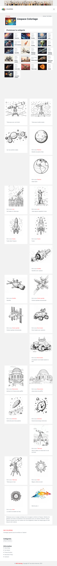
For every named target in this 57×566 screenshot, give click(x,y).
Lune (49, 38)
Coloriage (8, 16)
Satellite (17, 53)
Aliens (49, 45)
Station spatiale (50, 53)
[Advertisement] (28, 89)
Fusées (33, 45)
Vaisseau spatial (50, 61)
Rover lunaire (16, 61)
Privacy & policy (8, 552)
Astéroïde (17, 69)
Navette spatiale (33, 53)
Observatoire (34, 60)
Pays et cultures (7, 540)
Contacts (6, 556)
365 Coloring (19, 563)
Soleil (49, 69)
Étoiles (33, 38)
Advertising (7, 548)
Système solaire (17, 76)
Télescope (34, 69)
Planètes (17, 38)
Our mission (7, 550)
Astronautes (18, 44)
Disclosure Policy (8, 554)
